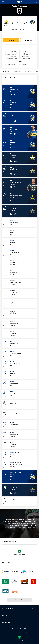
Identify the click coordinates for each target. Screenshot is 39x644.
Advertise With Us (27, 633)
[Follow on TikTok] (26, 608)
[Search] (36, 2)
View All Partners (19, 600)
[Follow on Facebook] (29, 608)
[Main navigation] (3, 2)
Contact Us (19, 633)
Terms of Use (15, 629)
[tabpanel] (19, 291)
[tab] (6, 71)
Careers (9, 633)
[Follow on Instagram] (36, 608)
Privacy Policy (23, 629)
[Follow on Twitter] (32, 608)
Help (13, 633)
